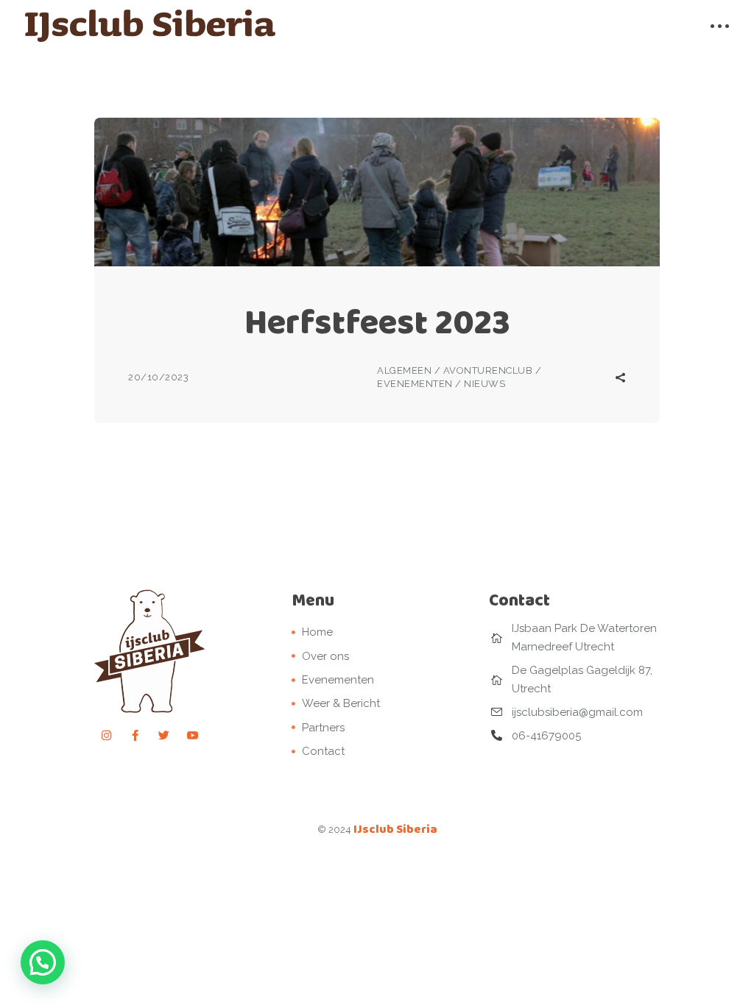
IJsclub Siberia (395, 828)
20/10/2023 (158, 377)
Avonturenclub (488, 370)
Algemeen (404, 370)
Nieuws (484, 383)
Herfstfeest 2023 (377, 322)
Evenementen (415, 383)
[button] (43, 962)
